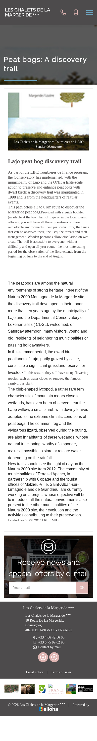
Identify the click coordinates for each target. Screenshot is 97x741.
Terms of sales (61, 672)
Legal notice (34, 672)
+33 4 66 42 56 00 (51, 637)
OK (82, 588)
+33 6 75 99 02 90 (51, 642)
